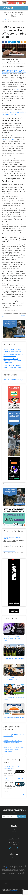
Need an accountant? (9, 551)
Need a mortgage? (8, 545)
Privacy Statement (5, 886)
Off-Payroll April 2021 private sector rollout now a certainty (13, 355)
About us (14, 857)
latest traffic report (8, 867)
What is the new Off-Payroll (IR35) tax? (14, 379)
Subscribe (22, 816)
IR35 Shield (17, 89)
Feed (5, 878)
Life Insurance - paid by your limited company (13, 538)
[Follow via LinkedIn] (12, 848)
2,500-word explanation (8, 139)
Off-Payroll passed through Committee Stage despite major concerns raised (12, 360)
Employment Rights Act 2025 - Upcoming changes (12, 767)
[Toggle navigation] (25, 7)
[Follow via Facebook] (15, 848)
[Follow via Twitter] (10, 848)
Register (14, 829)
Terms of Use (5, 883)
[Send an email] (17, 848)
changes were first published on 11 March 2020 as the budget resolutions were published (14, 71)
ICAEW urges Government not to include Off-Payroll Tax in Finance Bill (13, 366)
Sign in (14, 831)
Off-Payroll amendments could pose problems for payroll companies (13, 350)
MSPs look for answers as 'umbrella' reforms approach (13, 779)
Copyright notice (13, 890)
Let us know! (21, 794)
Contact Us (14, 844)
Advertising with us (14, 842)
